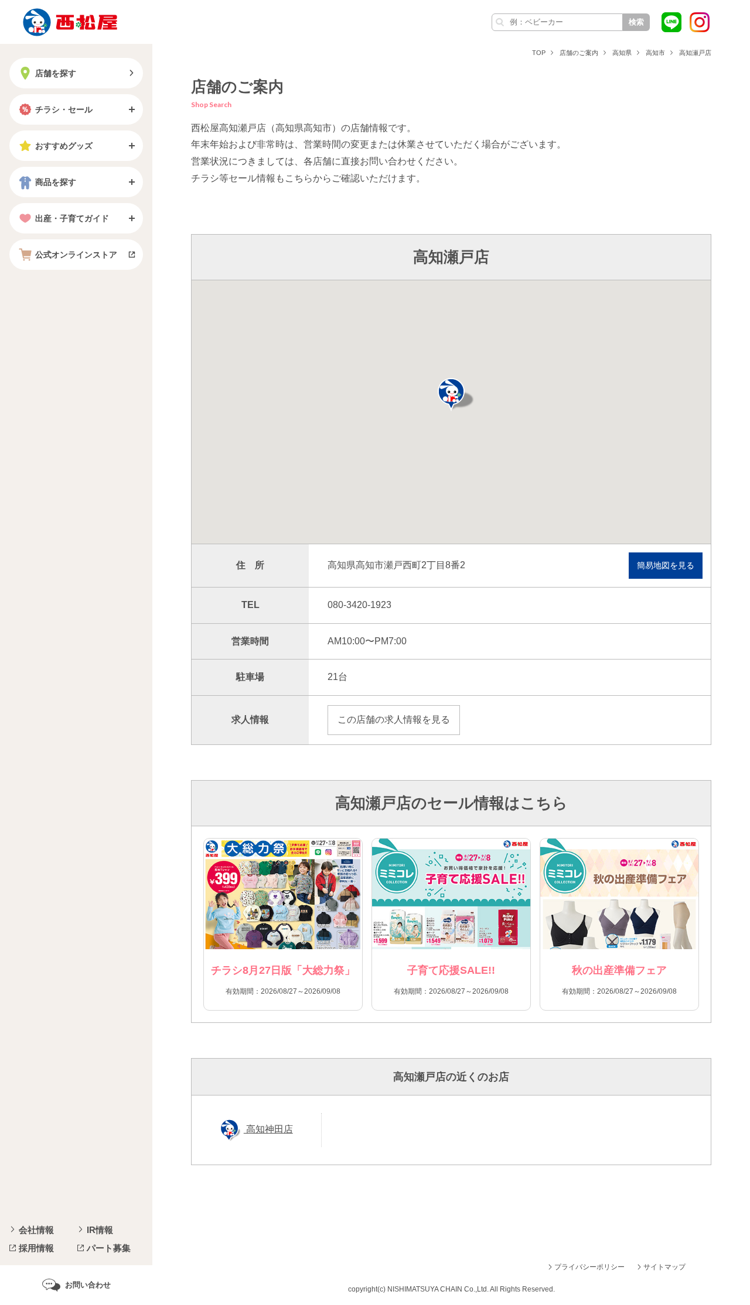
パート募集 (109, 1248)
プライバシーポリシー (589, 1267)
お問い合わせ (88, 1284)
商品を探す (55, 182)
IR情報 (100, 1230)
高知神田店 (268, 1129)
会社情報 (36, 1230)
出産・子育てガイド (72, 218)
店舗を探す (55, 73)
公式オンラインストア (76, 254)
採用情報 (36, 1248)
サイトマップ (664, 1267)
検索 (636, 22)
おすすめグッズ (64, 145)
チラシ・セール (64, 109)
